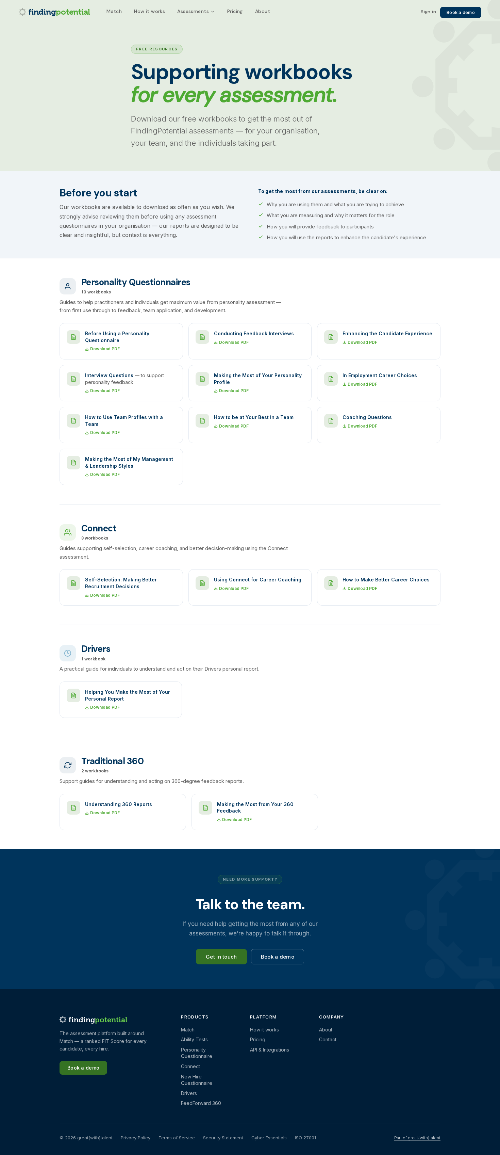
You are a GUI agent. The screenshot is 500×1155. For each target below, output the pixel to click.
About (262, 11)
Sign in (428, 12)
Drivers (189, 1093)
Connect (190, 1066)
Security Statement (223, 1137)
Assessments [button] (193, 11)
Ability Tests (194, 1039)
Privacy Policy (135, 1137)
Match (114, 11)
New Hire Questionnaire (196, 1080)
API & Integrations (269, 1050)
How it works (149, 11)
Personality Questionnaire (196, 1053)
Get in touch (221, 956)
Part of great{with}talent (417, 1137)
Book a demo (461, 12)
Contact (327, 1039)
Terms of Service (177, 1137)
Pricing (235, 11)
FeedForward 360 (201, 1103)
